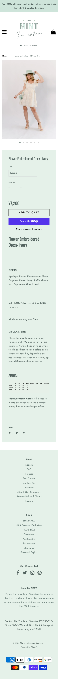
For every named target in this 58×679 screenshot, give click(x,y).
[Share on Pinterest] (24, 433)
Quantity (13, 182)
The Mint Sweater (29, 606)
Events (29, 501)
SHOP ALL (29, 521)
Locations (29, 487)
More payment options (29, 229)
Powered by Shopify (29, 647)
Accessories (29, 543)
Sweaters (29, 534)
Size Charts (29, 478)
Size (10, 167)
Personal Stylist (29, 552)
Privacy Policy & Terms (29, 496)
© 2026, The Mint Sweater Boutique (28, 643)
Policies (29, 474)
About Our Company (29, 492)
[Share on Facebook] (11, 433)
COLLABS (29, 539)
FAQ (29, 469)
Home (4, 56)
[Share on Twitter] (17, 433)
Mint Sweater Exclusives (29, 525)
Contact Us (29, 483)
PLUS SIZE (29, 530)
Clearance (29, 548)
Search (29, 465)
